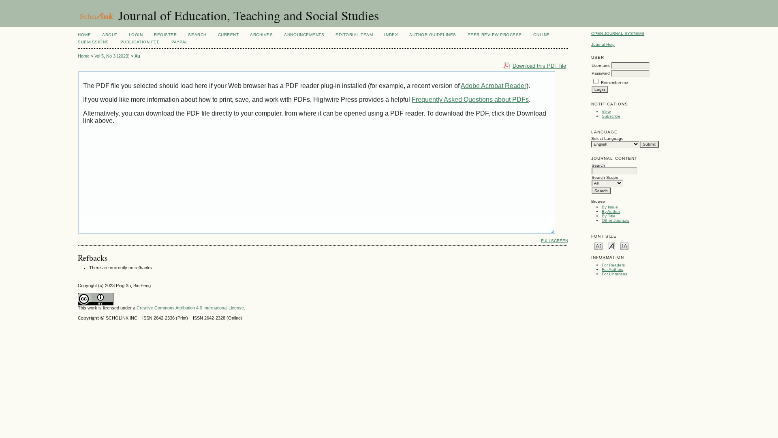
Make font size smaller (598, 245)
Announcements (304, 34)
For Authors (612, 269)
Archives (261, 34)
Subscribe (611, 116)
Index (391, 34)
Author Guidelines (432, 34)
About (110, 34)
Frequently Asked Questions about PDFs (470, 99)
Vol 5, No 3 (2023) (112, 56)
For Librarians (614, 274)
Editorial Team (354, 34)
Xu (137, 56)
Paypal (179, 42)
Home (84, 34)
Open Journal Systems (617, 33)
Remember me (614, 82)
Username (601, 65)
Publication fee (140, 42)
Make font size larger (624, 245)
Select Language (607, 138)
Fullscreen (554, 240)
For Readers (613, 265)
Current (228, 34)
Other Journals (615, 220)
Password (601, 73)
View (606, 112)
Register (165, 34)
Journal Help (603, 44)
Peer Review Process (495, 34)
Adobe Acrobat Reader (493, 85)
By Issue (610, 207)
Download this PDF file (539, 66)
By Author (611, 211)
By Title (609, 216)
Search (197, 34)
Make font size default (611, 245)
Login (136, 34)
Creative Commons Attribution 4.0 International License (190, 307)
